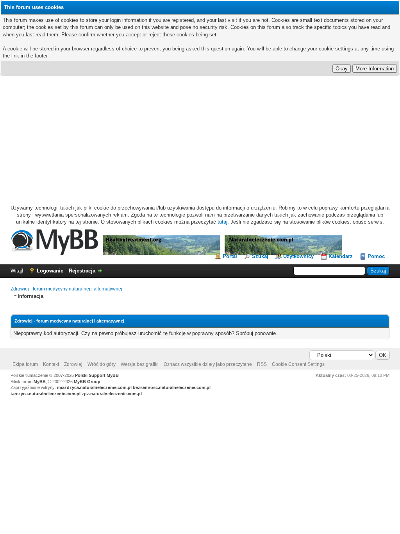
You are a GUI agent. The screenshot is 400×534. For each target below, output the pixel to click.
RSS (262, 364)
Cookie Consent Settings (298, 364)
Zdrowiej (73, 364)
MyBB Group (87, 381)
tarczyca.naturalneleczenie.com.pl (45, 393)
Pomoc (376, 256)
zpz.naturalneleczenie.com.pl (112, 393)
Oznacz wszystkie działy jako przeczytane (208, 364)
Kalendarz (341, 256)
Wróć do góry (102, 364)
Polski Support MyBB (97, 375)
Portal (230, 256)
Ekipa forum (25, 364)
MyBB (40, 381)
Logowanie (50, 271)
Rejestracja (82, 271)
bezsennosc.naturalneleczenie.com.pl (172, 387)
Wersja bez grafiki (140, 364)
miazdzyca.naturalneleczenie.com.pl (94, 387)
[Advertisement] (200, 134)
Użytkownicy (298, 256)
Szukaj (260, 256)
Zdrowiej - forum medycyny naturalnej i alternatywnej (66, 289)
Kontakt (51, 364)
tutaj (222, 222)
